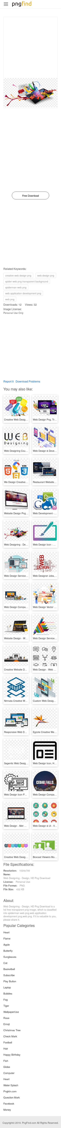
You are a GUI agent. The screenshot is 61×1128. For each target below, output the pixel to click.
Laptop (7, 987)
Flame (6, 938)
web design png (45, 275)
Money (7, 1109)
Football (7, 1042)
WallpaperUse (11, 1012)
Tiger (6, 1005)
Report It (8, 381)
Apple (6, 944)
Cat (5, 963)
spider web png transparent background (26, 281)
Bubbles (7, 993)
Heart (6, 932)
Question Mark (11, 1097)
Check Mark (10, 1036)
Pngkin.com (10, 1091)
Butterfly (8, 950)
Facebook (8, 1103)
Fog (5, 999)
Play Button (9, 981)
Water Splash (10, 1085)
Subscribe (9, 975)
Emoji (6, 1024)
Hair (5, 1048)
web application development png (23, 293)
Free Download (30, 195)
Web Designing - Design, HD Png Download (27, 544)
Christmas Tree (12, 1030)
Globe (6, 1067)
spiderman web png (15, 287)
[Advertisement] (30, 47)
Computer (8, 1073)
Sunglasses (9, 957)
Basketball (9, 969)
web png (9, 299)
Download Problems (28, 381)
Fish (5, 1060)
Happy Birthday (12, 1054)
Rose (6, 1018)
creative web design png (18, 275)
